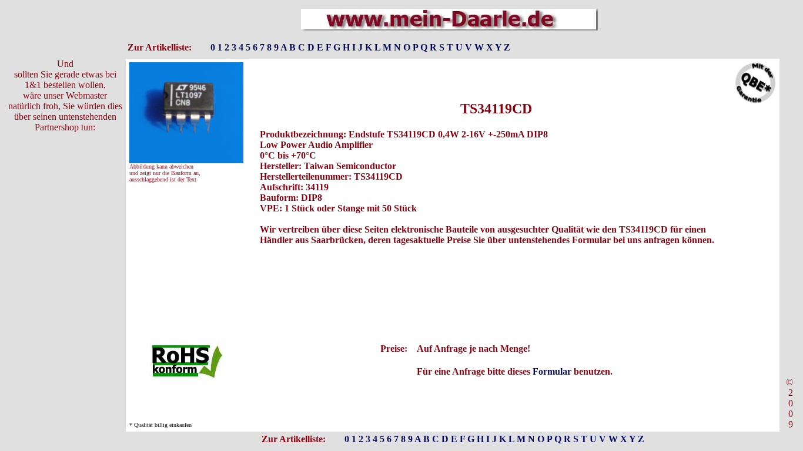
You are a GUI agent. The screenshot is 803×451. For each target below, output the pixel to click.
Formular (552, 371)
